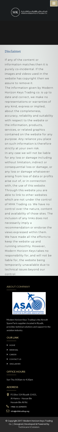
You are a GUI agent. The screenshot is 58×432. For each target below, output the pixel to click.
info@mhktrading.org (19, 411)
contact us (15, 359)
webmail (13, 350)
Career (12, 354)
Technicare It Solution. (29, 427)
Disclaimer (14, 364)
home (12, 345)
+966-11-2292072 (18, 406)
